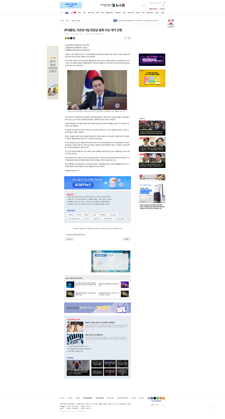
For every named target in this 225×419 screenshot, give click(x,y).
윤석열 (79, 215)
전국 (143, 13)
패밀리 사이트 (155, 404)
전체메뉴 (61, 13)
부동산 (138, 13)
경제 (97, 13)
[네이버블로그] (157, 398)
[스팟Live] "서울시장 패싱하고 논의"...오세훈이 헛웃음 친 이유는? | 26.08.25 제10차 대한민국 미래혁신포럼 (152, 165)
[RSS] (163, 398)
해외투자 (118, 13)
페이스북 (68, 38)
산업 (124, 13)
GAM (162, 13)
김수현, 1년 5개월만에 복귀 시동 (122, 363)
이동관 (94, 215)
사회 (102, 13)
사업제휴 (77, 398)
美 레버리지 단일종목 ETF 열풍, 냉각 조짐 (109, 284)
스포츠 (157, 13)
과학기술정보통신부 (74, 219)
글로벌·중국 (109, 13)
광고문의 (141, 398)
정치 (84, 13)
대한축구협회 (108, 219)
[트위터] (154, 398)
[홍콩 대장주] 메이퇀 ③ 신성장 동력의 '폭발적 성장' (85, 293)
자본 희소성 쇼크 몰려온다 (94, 335)
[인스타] (160, 398)
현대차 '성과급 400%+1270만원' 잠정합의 (100, 323)
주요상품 (70, 398)
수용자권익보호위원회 (122, 398)
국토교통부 (113, 215)
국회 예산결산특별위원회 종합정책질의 (110, 372)
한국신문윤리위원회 (156, 401)
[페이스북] (151, 398)
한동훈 (87, 215)
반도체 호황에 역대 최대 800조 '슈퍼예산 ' (110, 363)
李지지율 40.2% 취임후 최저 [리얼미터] (79, 349)
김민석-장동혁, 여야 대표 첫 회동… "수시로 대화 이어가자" (122, 372)
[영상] (152, 128)
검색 (163, 5)
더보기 (162, 20)
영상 (72, 13)
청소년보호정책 (100, 398)
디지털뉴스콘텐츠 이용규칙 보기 (75, 234)
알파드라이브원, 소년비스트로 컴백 (97, 372)
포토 (79, 13)
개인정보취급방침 (87, 398)
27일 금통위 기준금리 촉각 (75, 351)
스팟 (142, 118)
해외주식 (153, 9)
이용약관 (133, 398)
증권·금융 (131, 13)
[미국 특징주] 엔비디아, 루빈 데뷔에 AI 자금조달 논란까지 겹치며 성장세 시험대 (85, 284)
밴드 (74, 38)
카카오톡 (66, 38)
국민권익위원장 (120, 219)
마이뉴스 (162, 9)
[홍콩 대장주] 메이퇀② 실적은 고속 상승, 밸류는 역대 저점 (109, 293)
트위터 (71, 38)
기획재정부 (102, 215)
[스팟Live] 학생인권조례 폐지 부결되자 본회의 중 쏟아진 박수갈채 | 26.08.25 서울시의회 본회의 (151, 132)
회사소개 (62, 398)
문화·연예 (150, 13)
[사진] (75, 327)
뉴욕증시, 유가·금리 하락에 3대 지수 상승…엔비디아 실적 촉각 (135, 21)
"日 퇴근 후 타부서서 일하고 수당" (78, 346)
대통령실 (71, 215)
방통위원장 (97, 219)
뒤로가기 (69, 239)
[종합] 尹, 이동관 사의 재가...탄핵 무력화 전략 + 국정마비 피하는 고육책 (89, 197)
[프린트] (129, 38)
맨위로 (126, 239)
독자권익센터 (110, 398)
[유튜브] (148, 398)
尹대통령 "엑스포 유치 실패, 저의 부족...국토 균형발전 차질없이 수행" (88, 204)
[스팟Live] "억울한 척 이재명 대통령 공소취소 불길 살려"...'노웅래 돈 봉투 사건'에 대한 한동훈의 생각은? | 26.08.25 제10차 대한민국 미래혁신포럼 (152, 148)
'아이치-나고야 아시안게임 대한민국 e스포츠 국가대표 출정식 (78, 372)
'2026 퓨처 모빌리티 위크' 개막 (97, 363)
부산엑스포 (87, 219)
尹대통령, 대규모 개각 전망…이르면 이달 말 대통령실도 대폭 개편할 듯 (89, 202)
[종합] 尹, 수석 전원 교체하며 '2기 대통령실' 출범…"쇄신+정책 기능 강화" (90, 199)
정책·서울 (91, 13)
